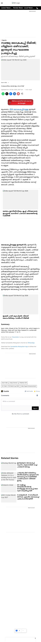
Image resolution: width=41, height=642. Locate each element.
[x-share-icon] (6, 95)
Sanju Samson (13, 383)
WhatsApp (31, 343)
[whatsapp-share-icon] (3, 95)
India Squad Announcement (28, 386)
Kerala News (18, 8)
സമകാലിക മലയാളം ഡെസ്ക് (12, 86)
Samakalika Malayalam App (19, 346)
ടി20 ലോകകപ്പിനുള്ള (19, 109)
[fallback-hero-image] (8, 466)
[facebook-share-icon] (10, 95)
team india (5, 383)
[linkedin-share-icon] (14, 95)
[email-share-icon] (18, 95)
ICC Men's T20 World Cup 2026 (10, 386)
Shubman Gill (23, 383)
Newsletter (15, 337)
